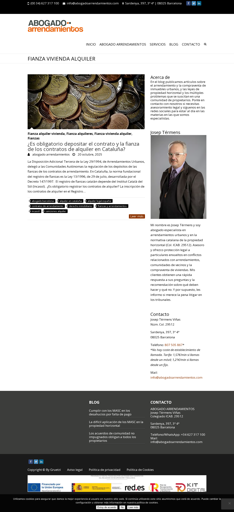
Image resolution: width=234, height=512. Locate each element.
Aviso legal (75, 470)
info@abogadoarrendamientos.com (93, 3)
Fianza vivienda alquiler (112, 134)
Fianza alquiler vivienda (46, 134)
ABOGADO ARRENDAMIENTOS (122, 44)
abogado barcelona (43, 201)
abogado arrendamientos (51, 154)
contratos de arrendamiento (47, 206)
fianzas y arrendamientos (112, 206)
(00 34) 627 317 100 (45, 3)
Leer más (137, 216)
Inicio (91, 44)
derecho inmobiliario (80, 206)
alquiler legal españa (99, 201)
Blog (173, 44)
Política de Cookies (140, 470)
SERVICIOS (158, 44)
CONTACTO (191, 44)
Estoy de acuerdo (106, 507)
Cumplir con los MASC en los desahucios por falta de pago (110, 412)
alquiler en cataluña (71, 201)
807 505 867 (174, 345)
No (122, 507)
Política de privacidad (104, 470)
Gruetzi (55, 470)
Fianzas (33, 138)
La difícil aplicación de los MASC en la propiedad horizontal (116, 424)
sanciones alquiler (56, 211)
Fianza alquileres (79, 134)
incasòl (36, 211)
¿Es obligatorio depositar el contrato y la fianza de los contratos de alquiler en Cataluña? (83, 146)
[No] (229, 503)
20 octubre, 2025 (89, 154)
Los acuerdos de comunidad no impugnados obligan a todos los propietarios (112, 437)
